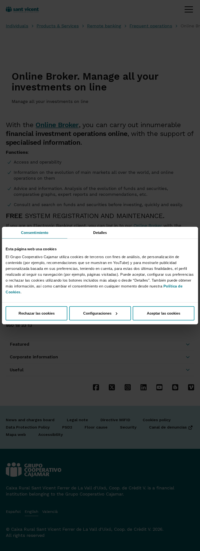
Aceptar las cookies (163, 313)
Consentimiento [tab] (34, 233)
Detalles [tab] (100, 233)
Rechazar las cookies (37, 313)
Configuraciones (97, 313)
